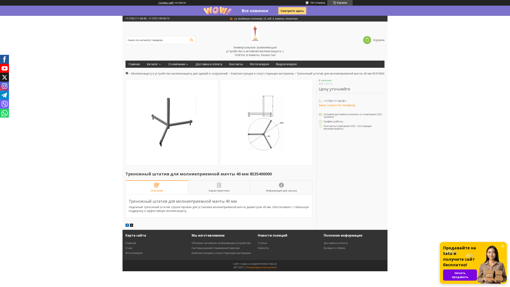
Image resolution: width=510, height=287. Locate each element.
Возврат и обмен (334, 248)
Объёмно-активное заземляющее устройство (221, 243)
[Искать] (191, 40)
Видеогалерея (286, 64)
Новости (263, 248)
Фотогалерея (259, 64)
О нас (129, 248)
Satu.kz (273, 263)
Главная (134, 64)
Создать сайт (166, 2)
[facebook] (127, 226)
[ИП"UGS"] (255, 33)
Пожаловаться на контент (261, 267)
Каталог (152, 64)
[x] (131, 226)
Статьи (262, 243)
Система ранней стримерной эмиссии (216, 248)
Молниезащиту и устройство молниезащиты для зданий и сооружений (179, 73)
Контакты (236, 64)
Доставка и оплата (209, 64)
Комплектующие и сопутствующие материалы (262, 73)
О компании (176, 64)
